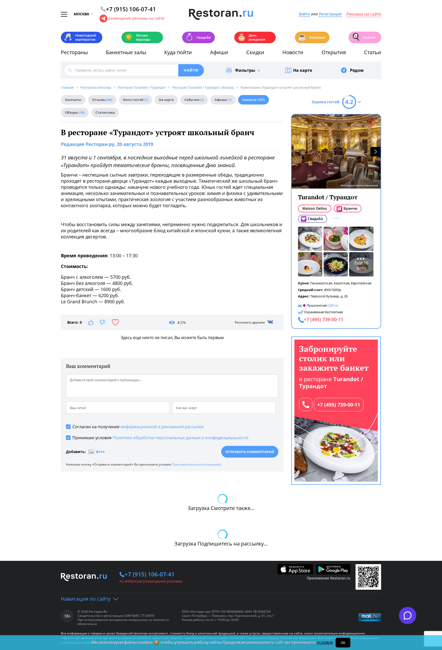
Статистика (105, 112)
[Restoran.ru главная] (221, 14)
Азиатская (341, 283)
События (194, 99)
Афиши (219, 52)
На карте (302, 70)
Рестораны (74, 52)
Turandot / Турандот (327, 197)
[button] (375, 151)
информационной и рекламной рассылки (162, 427)
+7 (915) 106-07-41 (150, 574)
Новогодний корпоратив (80, 37)
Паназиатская (321, 283)
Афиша (223, 99)
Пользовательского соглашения (196, 464)
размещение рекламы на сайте (136, 18)
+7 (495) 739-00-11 (338, 404)
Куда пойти (178, 52)
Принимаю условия (160, 437)
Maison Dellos (314, 208)
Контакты (73, 99)
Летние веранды (137, 37)
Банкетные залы (126, 52)
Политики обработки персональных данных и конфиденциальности (180, 437)
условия (325, 642)
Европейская (361, 283)
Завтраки (311, 37)
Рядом (357, 70)
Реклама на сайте (363, 14)
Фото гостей (135, 99)
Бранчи (363, 37)
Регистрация (330, 14)
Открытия (334, 52)
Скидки (255, 52)
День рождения (251, 37)
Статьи (372, 52)
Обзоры (75, 112)
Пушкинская (317, 305)
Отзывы (102, 99)
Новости (292, 52)
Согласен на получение (138, 427)
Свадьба (198, 37)
